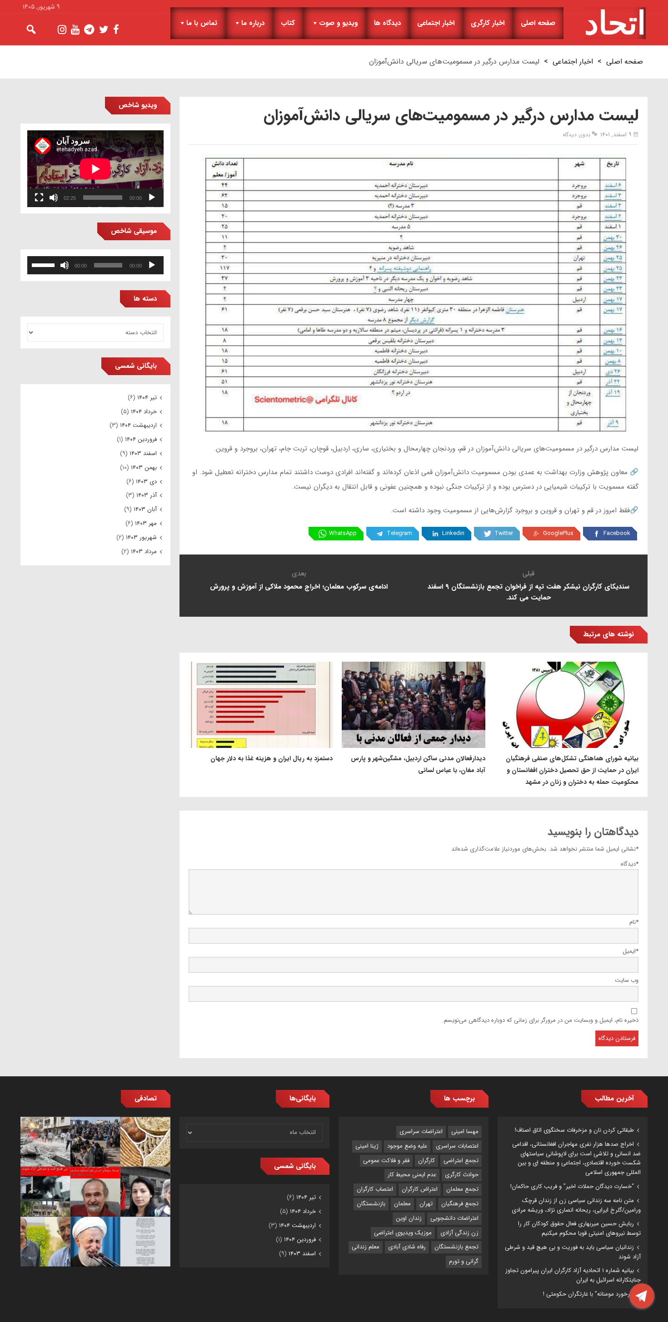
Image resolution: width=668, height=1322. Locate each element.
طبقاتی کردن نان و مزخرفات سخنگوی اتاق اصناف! (574, 1130)
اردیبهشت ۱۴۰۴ (138, 425)
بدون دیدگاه (576, 134)
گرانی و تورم (464, 1261)
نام (633, 922)
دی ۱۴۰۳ (146, 481)
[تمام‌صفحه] (39, 197)
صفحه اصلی (538, 23)
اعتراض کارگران (420, 1189)
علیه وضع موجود (407, 1146)
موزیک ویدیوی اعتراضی (403, 1233)
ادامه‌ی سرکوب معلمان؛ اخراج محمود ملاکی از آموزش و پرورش (299, 586)
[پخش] (151, 197)
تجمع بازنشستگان (456, 1247)
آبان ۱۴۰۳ (145, 509)
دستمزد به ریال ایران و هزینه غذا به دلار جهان (271, 758)
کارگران (426, 1160)
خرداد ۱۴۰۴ (144, 411)
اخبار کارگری (487, 23)
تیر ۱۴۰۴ (147, 397)
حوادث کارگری (462, 1174)
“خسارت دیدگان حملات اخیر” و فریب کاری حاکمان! (572, 1186)
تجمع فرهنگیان (460, 1203)
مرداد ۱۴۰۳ (144, 551)
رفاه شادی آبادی (407, 1247)
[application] (95, 168)
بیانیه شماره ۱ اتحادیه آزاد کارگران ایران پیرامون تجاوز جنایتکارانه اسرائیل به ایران (573, 1275)
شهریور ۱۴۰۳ (141, 537)
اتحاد (615, 23)
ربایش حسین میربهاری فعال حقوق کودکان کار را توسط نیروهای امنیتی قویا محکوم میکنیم (579, 1228)
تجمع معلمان (462, 1189)
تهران (426, 1203)
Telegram (399, 533)
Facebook (616, 533)
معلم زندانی (365, 1247)
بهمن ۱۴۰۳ (144, 467)
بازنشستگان (371, 1203)
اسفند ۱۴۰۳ (143, 453)
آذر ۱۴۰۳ (146, 495)
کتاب (288, 23)
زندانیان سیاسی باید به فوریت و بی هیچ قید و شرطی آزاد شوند (573, 1252)
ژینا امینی (367, 1146)
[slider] (44, 264)
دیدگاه (629, 864)
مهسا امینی (465, 1131)
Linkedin (453, 533)
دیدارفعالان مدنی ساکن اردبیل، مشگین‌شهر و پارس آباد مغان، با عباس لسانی (418, 764)
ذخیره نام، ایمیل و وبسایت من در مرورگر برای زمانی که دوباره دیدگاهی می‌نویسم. (540, 1020)
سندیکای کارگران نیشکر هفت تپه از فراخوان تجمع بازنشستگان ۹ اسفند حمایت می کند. (528, 592)
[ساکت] (53, 197)
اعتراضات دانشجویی (454, 1218)
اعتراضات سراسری (421, 1131)
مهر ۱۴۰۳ (146, 523)
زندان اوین (409, 1218)
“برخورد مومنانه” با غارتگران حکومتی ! (588, 1294)
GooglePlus (558, 533)
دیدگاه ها (387, 23)
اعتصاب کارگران (375, 1189)
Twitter (503, 533)
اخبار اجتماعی (435, 23)
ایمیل (630, 951)
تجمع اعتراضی (461, 1160)
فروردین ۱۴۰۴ (141, 439)
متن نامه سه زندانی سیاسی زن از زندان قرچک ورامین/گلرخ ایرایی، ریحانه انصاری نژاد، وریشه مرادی (576, 1205)
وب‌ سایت (626, 980)
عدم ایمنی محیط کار (412, 1174)
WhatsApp (343, 533)
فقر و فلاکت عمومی (386, 1160)
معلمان (402, 1203)
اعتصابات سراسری (457, 1146)
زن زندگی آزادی (459, 1233)
